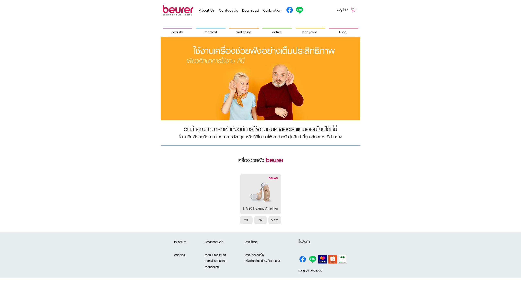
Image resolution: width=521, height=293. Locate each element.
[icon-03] (342, 259)
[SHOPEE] (332, 259)
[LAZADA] (322, 259)
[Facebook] (289, 10)
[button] (353, 10)
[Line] (299, 10)
